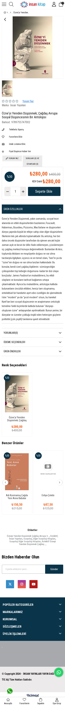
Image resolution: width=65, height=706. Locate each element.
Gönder (54, 569)
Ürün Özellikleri (13, 209)
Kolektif (54, 536)
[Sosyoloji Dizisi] (10, 12)
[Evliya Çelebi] (48, 471)
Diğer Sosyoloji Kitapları (44, 538)
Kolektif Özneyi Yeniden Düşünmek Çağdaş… (37, 543)
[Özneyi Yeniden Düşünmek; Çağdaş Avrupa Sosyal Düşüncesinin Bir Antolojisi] (17, 393)
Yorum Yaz (28, 101)
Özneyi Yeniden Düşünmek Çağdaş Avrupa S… (28, 536)
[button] (15, 488)
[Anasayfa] (7, 12)
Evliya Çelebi (48, 495)
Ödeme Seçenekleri (14, 342)
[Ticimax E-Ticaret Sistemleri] (32, 696)
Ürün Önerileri (12, 351)
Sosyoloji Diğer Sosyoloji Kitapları (25, 541)
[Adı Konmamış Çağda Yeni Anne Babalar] (17, 471)
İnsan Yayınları (15, 538)
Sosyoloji (27, 538)
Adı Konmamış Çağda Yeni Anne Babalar (17, 497)
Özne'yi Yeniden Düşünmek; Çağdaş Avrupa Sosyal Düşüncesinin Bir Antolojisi (17, 419)
